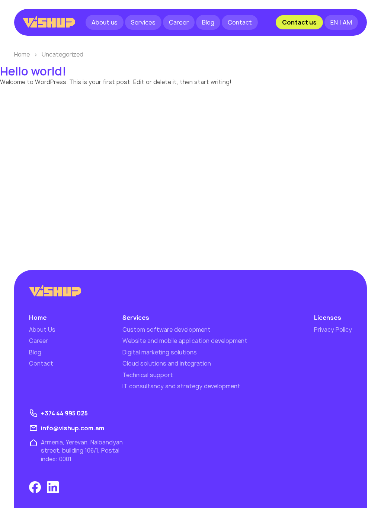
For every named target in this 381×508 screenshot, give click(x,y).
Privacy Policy (333, 330)
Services (143, 22)
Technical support (147, 375)
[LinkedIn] (53, 487)
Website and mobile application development (184, 341)
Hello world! (33, 71)
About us (105, 22)
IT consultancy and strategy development (181, 386)
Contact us (299, 22)
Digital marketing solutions (159, 352)
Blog (208, 22)
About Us (42, 330)
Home (22, 54)
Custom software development (166, 330)
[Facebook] (35, 487)
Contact (240, 22)
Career (179, 22)
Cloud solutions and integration (166, 363)
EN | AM (341, 22)
